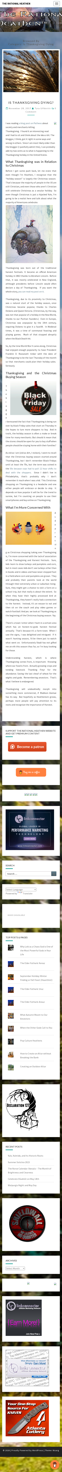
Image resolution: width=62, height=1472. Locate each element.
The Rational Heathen (16, 3)
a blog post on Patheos (30, 123)
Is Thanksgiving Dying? (31, 102)
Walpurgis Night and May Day (22, 1185)
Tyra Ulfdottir (43, 108)
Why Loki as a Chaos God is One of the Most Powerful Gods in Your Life (36, 950)
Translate (27, 893)
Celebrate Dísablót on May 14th (23, 1178)
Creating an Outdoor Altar (33, 1066)
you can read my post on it (31, 291)
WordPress (37, 1450)
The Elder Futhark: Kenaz (32, 963)
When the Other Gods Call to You (36, 1027)
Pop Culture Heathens (31, 1040)
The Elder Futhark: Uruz (31, 988)
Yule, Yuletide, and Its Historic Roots (25, 1155)
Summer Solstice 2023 (19, 1162)
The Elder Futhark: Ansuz (32, 1001)
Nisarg (56, 1450)
